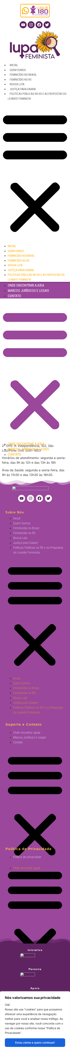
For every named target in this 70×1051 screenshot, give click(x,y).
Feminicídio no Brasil (23, 74)
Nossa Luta (17, 84)
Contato (14, 296)
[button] (35, 172)
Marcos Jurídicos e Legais (28, 290)
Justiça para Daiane (23, 89)
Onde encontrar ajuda (26, 285)
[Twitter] (47, 24)
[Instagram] (31, 24)
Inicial (14, 65)
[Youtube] (23, 24)
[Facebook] (39, 24)
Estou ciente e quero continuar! (35, 1042)
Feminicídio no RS (21, 79)
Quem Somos (18, 70)
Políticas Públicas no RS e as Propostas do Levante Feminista (38, 550)
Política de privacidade (27, 857)
